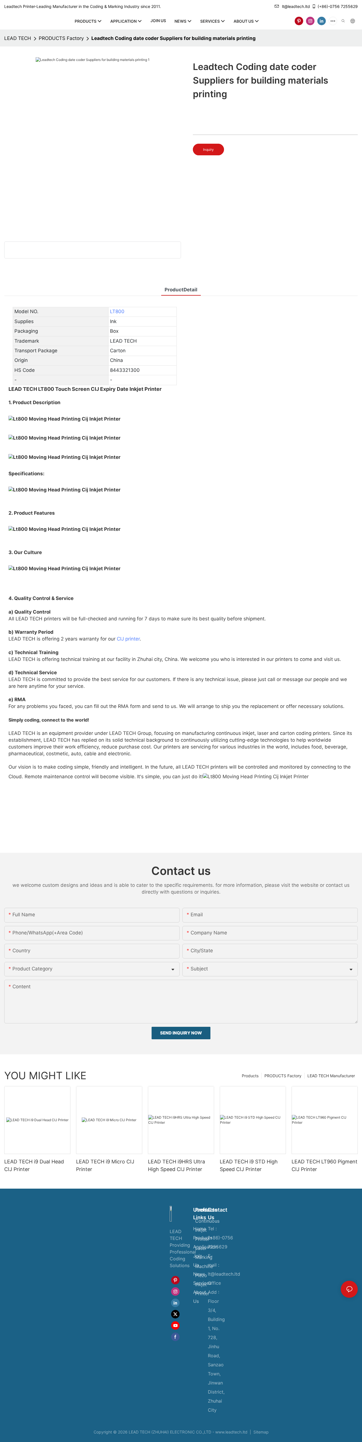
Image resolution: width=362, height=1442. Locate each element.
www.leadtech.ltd (231, 1432)
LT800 (117, 311)
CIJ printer (128, 639)
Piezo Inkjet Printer (202, 1284)
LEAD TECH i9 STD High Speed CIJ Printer (249, 1165)
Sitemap (260, 1432)
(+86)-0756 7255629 (338, 6)
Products (250, 1075)
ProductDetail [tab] (181, 289)
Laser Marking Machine (204, 1257)
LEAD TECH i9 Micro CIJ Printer (105, 1165)
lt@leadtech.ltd (296, 6)
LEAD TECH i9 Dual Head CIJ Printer (34, 1165)
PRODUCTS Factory (61, 38)
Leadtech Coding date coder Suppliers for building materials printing (173, 38)
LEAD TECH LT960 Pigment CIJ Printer (324, 1165)
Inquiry (208, 149)
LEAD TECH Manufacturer (331, 1075)
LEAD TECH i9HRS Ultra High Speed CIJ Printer (176, 1165)
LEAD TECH (17, 38)
